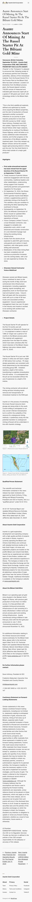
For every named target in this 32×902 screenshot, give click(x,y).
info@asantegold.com (10, 684)
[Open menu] (28, 3)
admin (16, 24)
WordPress (14, 898)
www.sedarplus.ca (14, 656)
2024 (20, 24)
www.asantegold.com (11, 581)
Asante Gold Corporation (15, 2)
